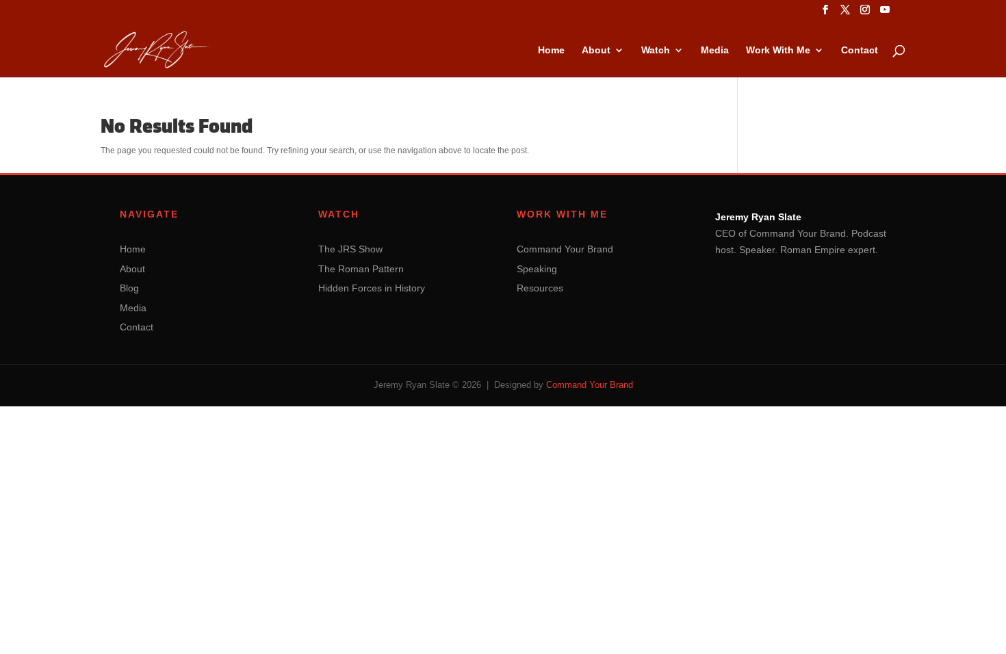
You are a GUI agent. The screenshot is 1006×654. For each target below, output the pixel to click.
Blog (129, 288)
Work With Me (778, 50)
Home (551, 50)
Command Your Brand (565, 249)
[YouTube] (885, 14)
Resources (540, 288)
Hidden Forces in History (371, 288)
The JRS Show (350, 249)
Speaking (537, 268)
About (596, 50)
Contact (859, 50)
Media (715, 50)
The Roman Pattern (361, 268)
